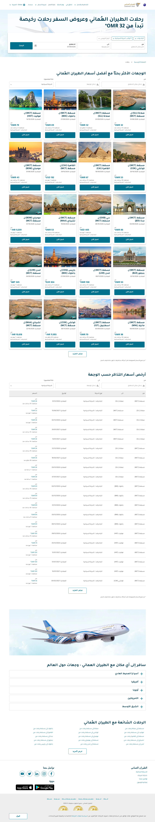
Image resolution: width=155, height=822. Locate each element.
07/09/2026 (71, 47)
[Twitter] (29, 774)
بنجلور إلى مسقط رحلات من (43, 740)
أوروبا (135, 690)
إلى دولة (106, 799)
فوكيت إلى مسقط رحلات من (134, 733)
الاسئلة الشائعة (141, 772)
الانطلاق (72, 44)
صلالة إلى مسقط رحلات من (88, 729)
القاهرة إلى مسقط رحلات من (43, 733)
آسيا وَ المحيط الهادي (126, 674)
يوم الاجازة (60, 5)
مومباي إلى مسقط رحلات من (88, 736)
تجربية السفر (40, 5)
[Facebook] (51, 774)
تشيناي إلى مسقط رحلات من (134, 740)
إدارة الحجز (51, 5)
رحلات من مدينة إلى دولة (69, 799)
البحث (21, 46)
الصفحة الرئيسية (140, 62)
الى (108, 44)
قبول (18, 816)
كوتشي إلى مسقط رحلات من (88, 733)
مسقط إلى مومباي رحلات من (88, 740)
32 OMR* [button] (115, 26)
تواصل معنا (143, 779)
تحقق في (69, 5)
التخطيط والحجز (81, 5)
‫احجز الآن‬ (129, 135)
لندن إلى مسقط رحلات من (135, 744)
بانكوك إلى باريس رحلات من (43, 744)
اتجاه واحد (140, 38)
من (143, 44)
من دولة (49, 799)
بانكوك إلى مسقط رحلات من (43, 729)
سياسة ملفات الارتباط (79, 816)
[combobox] (128, 47)
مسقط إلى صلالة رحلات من (134, 729)
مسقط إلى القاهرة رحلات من (134, 736)
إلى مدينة (98, 799)
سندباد (30, 5)
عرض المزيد (77, 751)
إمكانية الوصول (142, 782)
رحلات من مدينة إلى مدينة (86, 799)
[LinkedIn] (37, 774)
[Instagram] (44, 774)
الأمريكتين (133, 698)
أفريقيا (134, 682)
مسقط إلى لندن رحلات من (89, 744)
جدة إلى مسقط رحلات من (44, 736)
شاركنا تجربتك (142, 775)
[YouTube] (22, 774)
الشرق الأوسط (130, 707)
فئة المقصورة (48, 79)
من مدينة (57, 799)
